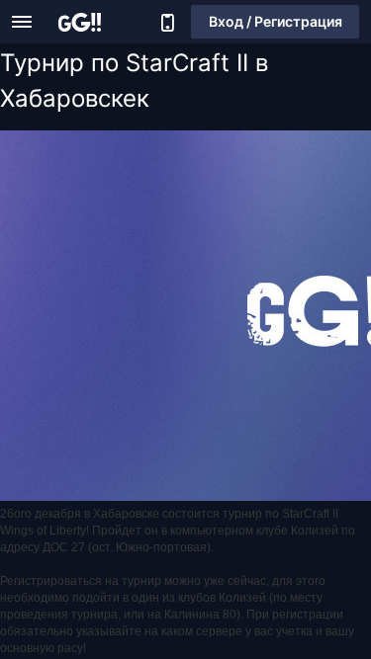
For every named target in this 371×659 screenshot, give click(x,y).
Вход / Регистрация (275, 21)
